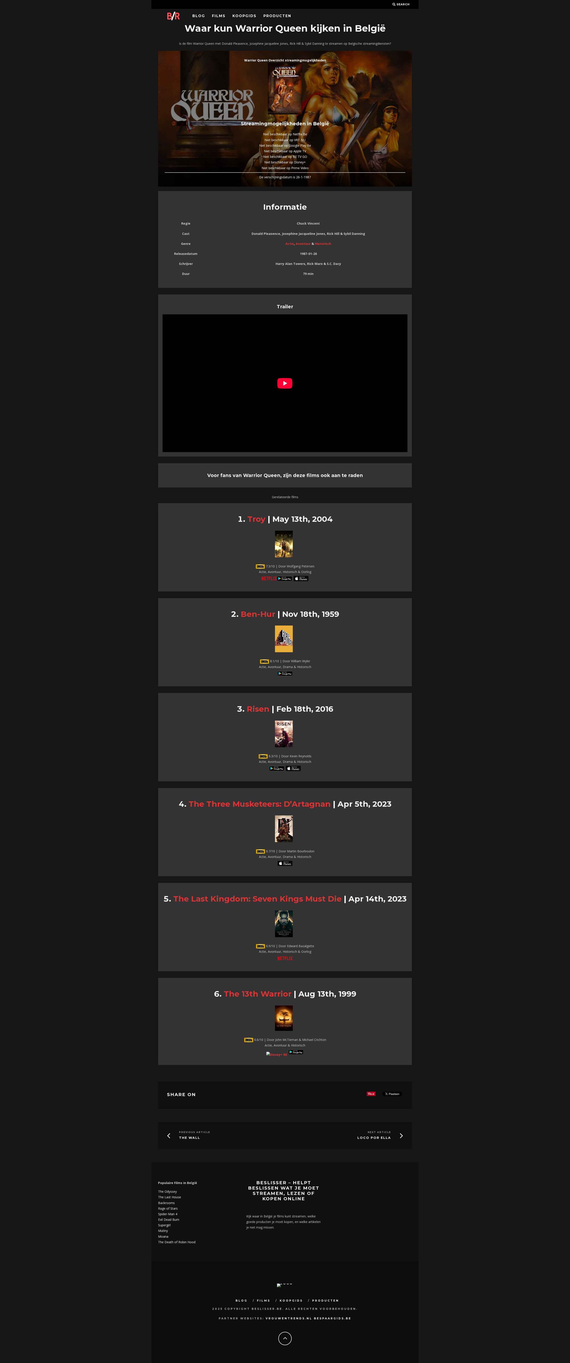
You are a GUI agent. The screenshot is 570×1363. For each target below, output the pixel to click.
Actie (289, 244)
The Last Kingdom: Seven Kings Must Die (257, 899)
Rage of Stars (168, 1208)
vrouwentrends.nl (289, 1318)
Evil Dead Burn (168, 1219)
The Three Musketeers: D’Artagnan (260, 804)
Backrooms (166, 1203)
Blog (198, 16)
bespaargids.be (332, 1318)
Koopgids (244, 16)
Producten (277, 16)
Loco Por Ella (374, 1138)
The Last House (169, 1197)
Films (219, 16)
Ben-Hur (258, 614)
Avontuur (303, 244)
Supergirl (164, 1225)
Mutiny (163, 1231)
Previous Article (194, 1132)
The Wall (189, 1138)
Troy (256, 519)
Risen (258, 709)
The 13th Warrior (257, 994)
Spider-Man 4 (167, 1214)
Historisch (323, 244)
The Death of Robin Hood (176, 1242)
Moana (163, 1236)
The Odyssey (167, 1191)
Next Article (379, 1132)
